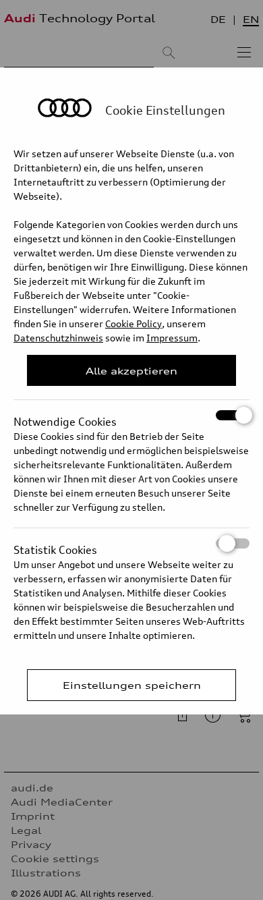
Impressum (172, 337)
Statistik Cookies (55, 546)
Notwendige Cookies (65, 417)
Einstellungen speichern (132, 685)
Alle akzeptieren (131, 370)
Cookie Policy (133, 323)
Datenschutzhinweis (58, 337)
